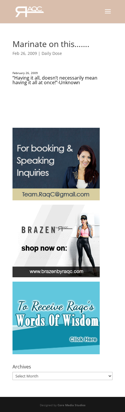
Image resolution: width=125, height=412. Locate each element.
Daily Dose (52, 53)
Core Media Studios (71, 405)
